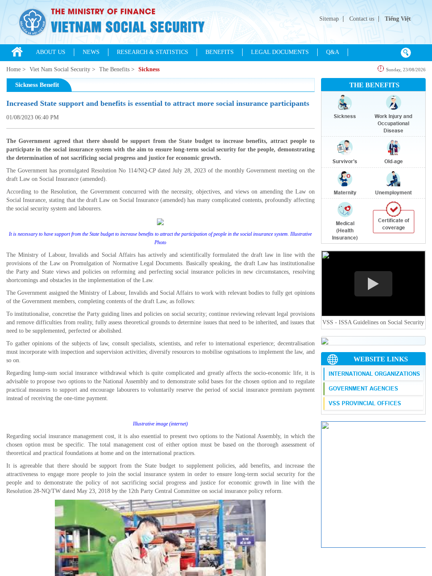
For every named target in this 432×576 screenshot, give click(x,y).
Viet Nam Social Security (60, 69)
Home (13, 69)
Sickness (148, 69)
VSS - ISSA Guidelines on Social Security (373, 322)
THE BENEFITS (374, 85)
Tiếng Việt (398, 19)
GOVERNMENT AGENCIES (363, 388)
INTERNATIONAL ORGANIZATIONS (374, 373)
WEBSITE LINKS (381, 359)
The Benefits (114, 69)
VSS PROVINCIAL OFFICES (365, 403)
